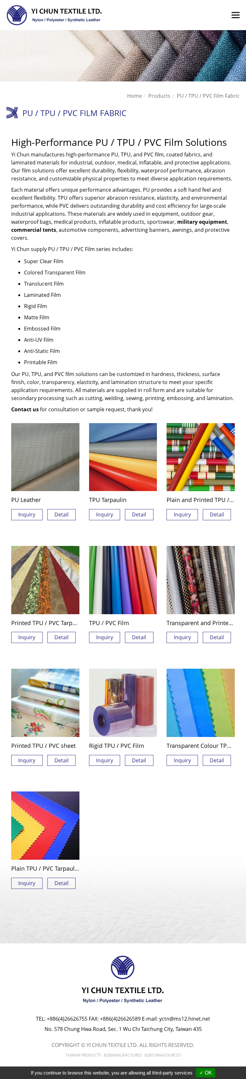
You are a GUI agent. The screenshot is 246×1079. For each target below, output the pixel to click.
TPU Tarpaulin (108, 500)
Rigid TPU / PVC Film (116, 745)
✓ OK (205, 1072)
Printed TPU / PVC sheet (43, 745)
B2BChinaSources (162, 1055)
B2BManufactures (123, 1055)
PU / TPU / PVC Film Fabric (208, 95)
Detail (61, 514)
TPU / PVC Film (109, 623)
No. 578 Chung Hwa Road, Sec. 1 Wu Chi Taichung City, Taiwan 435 (123, 1029)
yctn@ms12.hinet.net (184, 1018)
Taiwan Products (83, 1055)
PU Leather (26, 500)
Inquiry (26, 514)
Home (134, 95)
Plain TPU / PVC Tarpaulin (45, 868)
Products (159, 95)
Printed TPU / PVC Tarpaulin (48, 623)
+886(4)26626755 (67, 1018)
